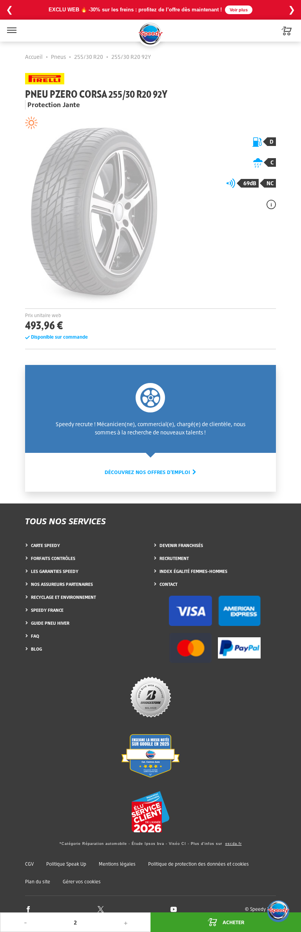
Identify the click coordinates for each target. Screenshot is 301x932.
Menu (11, 25)
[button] (278, 911)
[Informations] (271, 204)
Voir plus (239, 9)
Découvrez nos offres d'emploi (148, 472)
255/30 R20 (88, 56)
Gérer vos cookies (82, 882)
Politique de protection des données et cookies (198, 864)
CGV (29, 864)
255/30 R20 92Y (131, 56)
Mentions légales (117, 864)
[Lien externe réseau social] (28, 908)
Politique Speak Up (66, 864)
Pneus (58, 56)
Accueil (34, 56)
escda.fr (233, 844)
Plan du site (37, 882)
